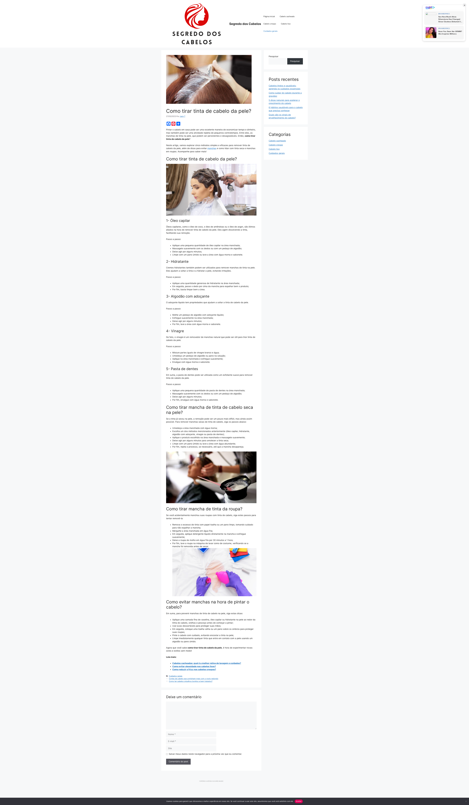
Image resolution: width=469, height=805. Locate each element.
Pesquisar (273, 56)
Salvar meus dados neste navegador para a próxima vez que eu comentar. (205, 754)
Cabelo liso (286, 24)
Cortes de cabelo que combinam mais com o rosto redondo (193, 679)
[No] (466, 801)
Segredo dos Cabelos (245, 24)
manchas (211, 148)
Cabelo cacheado (287, 16)
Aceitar (299, 801)
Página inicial (269, 16)
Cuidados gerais (270, 31)
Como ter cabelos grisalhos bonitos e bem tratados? (190, 681)
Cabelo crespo (269, 24)
